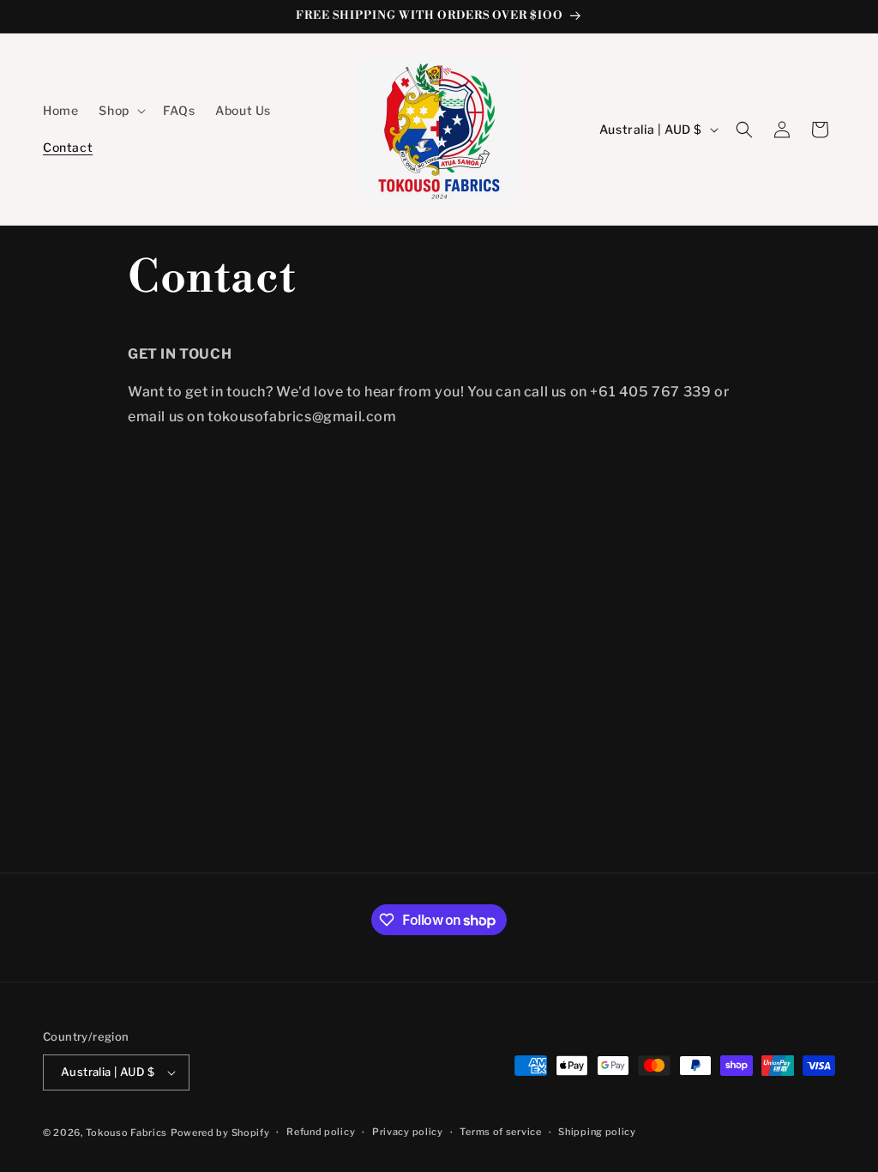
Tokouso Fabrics (127, 1133)
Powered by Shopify (220, 1133)
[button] (120, 111)
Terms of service (500, 1132)
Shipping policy (597, 1132)
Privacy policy (407, 1132)
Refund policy (320, 1132)
